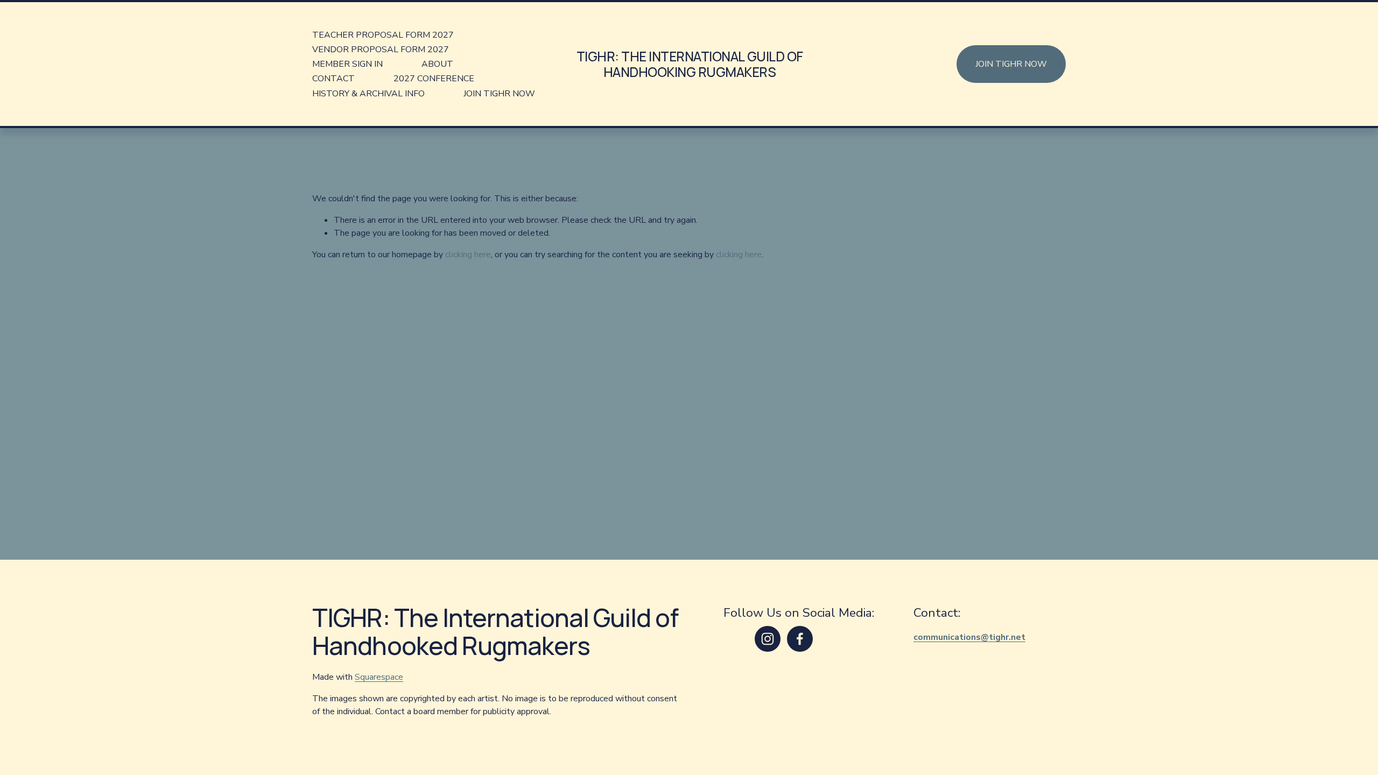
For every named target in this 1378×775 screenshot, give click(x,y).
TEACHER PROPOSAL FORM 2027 (383, 35)
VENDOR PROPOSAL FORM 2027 (380, 49)
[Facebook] (800, 639)
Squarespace (379, 677)
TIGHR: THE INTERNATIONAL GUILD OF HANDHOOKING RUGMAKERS (689, 64)
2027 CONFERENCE (433, 78)
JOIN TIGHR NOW (499, 94)
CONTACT (333, 78)
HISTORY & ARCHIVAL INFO (368, 94)
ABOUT (437, 64)
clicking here (468, 254)
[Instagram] (768, 639)
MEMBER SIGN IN (347, 64)
